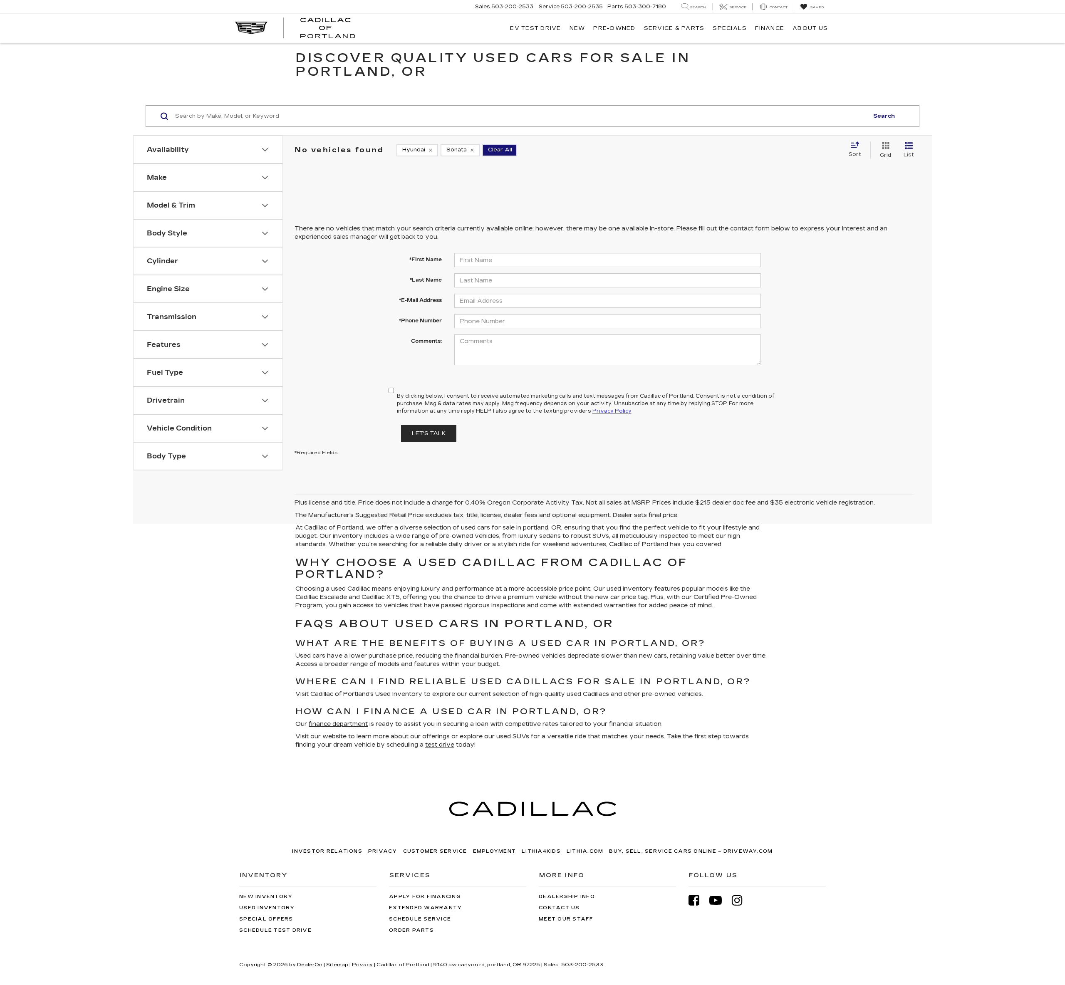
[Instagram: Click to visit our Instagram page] (741, 900)
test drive (439, 744)
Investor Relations (327, 851)
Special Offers (266, 919)
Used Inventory (267, 908)
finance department (338, 724)
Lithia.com (585, 851)
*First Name (425, 259)
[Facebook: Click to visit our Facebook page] (698, 900)
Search (884, 116)
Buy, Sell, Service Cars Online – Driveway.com (691, 851)
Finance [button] (769, 28)
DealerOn (309, 965)
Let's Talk (429, 433)
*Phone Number (420, 321)
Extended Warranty (425, 908)
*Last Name (426, 280)
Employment (494, 851)
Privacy (382, 851)
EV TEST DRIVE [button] (535, 28)
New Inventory (265, 896)
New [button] (577, 28)
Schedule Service (420, 919)
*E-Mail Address (420, 300)
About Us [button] (810, 28)
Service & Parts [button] (674, 28)
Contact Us (559, 908)
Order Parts (411, 930)
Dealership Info (567, 896)
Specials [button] (730, 28)
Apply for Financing (425, 896)
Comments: (426, 341)
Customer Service (435, 851)
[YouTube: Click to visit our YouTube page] (719, 900)
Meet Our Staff (566, 919)
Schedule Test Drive (275, 930)
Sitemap (337, 965)
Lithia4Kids (541, 851)
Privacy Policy (612, 411)
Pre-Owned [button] (614, 28)
